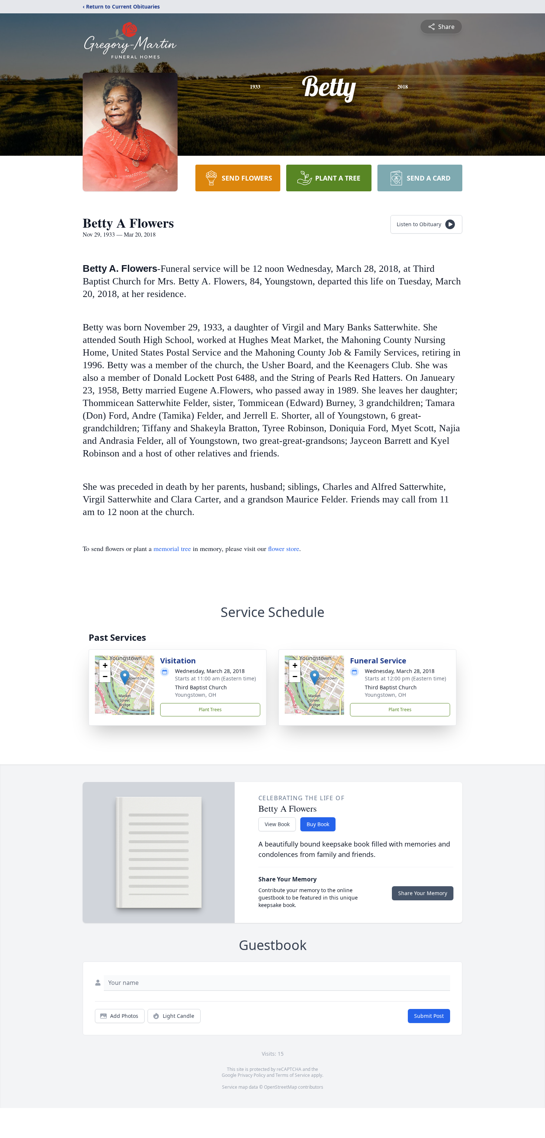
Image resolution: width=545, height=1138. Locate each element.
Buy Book (318, 824)
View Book (277, 824)
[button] (124, 677)
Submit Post (429, 1015)
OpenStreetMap (280, 1087)
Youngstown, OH (195, 694)
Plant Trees (210, 709)
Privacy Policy (251, 1075)
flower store (283, 548)
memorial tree (172, 548)
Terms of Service (292, 1075)
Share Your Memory (422, 893)
